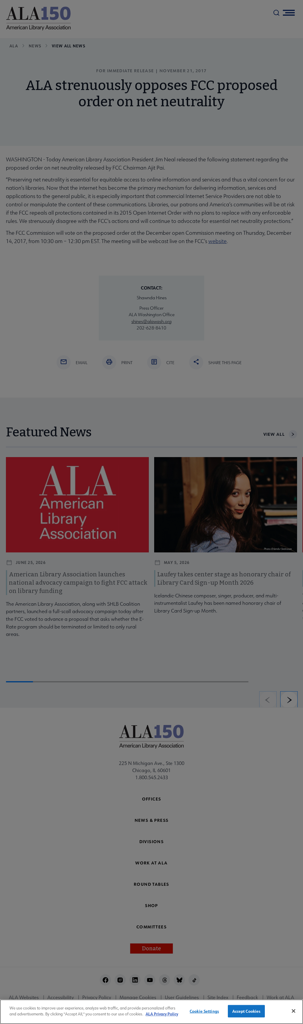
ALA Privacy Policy (162, 1013)
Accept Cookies (246, 1011)
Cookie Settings (204, 1011)
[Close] (293, 1010)
